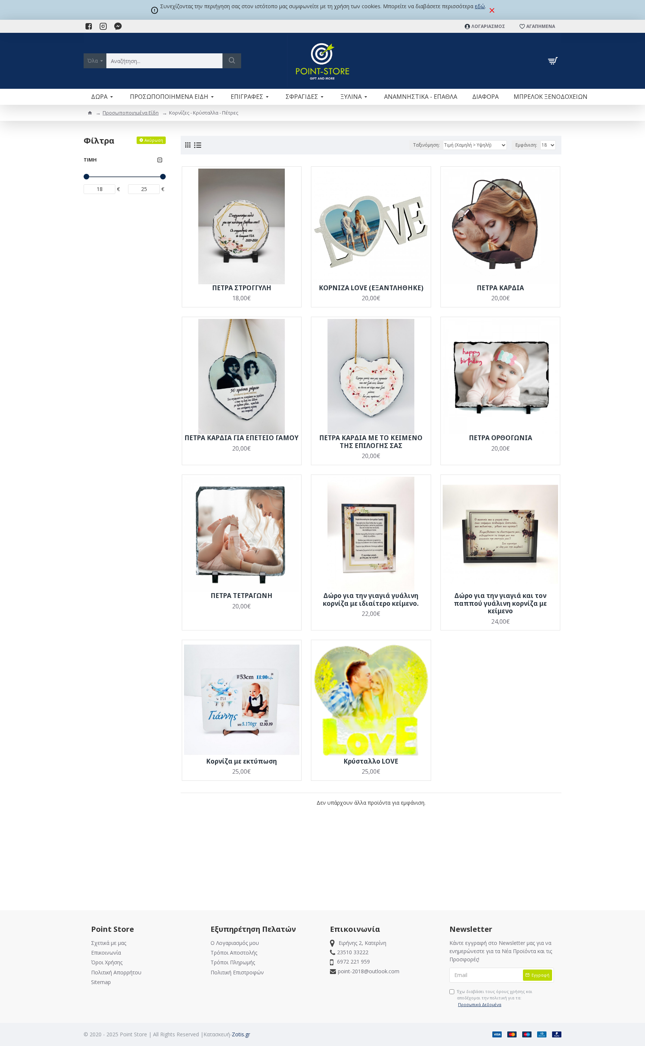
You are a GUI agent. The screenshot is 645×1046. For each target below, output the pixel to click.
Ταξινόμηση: (426, 145)
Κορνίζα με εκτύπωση (241, 761)
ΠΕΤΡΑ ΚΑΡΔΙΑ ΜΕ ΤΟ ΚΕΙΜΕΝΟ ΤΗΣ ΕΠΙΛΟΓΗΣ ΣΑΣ (371, 442)
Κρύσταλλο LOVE (370, 761)
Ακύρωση (153, 140)
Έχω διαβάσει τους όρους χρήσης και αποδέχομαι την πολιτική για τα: (494, 998)
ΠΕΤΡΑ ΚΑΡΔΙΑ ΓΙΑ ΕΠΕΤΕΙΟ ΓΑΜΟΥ (241, 438)
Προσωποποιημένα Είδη (131, 112)
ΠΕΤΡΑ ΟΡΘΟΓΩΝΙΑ (500, 438)
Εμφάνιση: (526, 145)
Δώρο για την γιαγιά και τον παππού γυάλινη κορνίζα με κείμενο (500, 603)
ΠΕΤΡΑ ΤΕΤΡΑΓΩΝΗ (241, 595)
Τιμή (90, 159)
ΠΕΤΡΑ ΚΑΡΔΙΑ (500, 288)
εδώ (480, 6)
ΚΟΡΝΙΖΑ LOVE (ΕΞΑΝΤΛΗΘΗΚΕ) (371, 288)
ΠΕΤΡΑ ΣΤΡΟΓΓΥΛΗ (241, 288)
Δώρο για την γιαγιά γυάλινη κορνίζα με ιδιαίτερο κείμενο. (371, 599)
